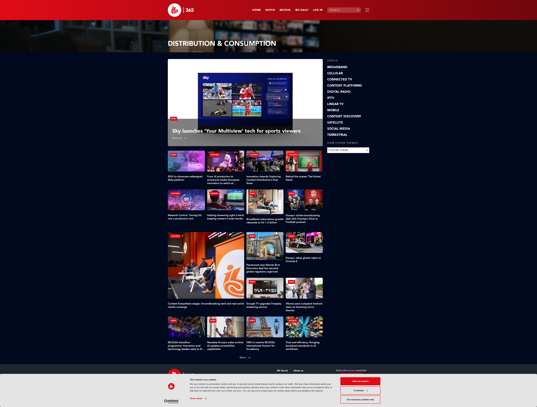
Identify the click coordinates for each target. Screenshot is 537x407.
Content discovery (344, 116)
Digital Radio (338, 92)
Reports (292, 321)
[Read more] (245, 102)
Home (256, 10)
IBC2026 (285, 10)
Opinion (214, 193)
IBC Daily (301, 10)
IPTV (330, 98)
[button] (366, 10)
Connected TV (339, 79)
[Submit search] (358, 10)
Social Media (338, 129)
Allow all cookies (360, 381)
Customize (359, 390)
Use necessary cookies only (360, 399)
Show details (196, 398)
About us (298, 370)
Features (175, 236)
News (173, 119)
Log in (318, 10)
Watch (270, 10)
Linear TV (335, 104)
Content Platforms (344, 85)
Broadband (337, 67)
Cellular (335, 73)
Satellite (335, 122)
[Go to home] (181, 10)
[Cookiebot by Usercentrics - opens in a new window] (171, 401)
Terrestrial (337, 135)
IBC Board (282, 370)
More (243, 357)
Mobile (333, 110)
